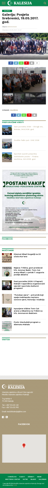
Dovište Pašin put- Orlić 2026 (26, 140)
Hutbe (25, 479)
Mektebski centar (12, 479)
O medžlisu (12, 477)
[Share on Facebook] (10, 63)
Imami (39, 477)
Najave (33, 479)
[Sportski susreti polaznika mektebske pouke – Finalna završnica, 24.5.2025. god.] (7, 157)
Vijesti (22, 477)
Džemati (31, 477)
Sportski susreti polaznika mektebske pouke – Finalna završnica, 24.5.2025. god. (26, 156)
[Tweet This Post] (16, 63)
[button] (24, 446)
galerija (14, 110)
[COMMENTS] (37, 63)
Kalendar (42, 479)
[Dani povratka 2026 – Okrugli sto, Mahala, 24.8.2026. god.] (7, 130)
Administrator (12, 27)
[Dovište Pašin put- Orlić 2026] (7, 144)
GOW (15, 485)
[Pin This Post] (26, 63)
